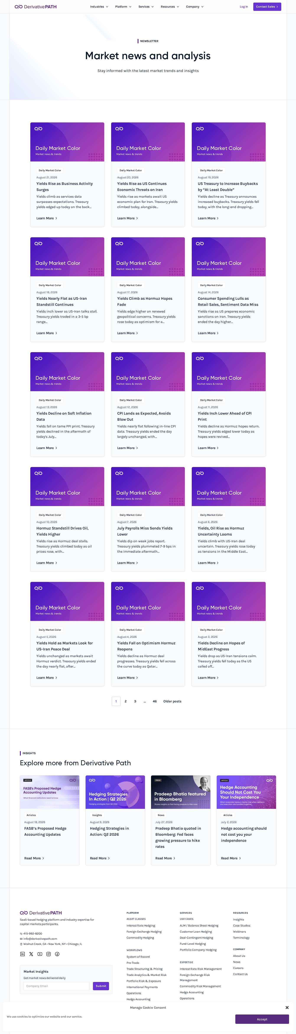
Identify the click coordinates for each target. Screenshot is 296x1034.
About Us (239, 956)
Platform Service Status (186, 1026)
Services (144, 6)
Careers (238, 968)
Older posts (172, 701)
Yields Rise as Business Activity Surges (64, 186)
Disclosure (109, 1026)
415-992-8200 (32, 933)
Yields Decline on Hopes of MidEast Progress (221, 646)
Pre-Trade (133, 963)
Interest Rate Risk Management (201, 969)
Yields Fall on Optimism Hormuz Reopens (146, 646)
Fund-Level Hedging (193, 944)
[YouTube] (39, 954)
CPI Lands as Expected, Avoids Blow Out (144, 416)
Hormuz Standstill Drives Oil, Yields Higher (62, 531)
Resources (168, 6)
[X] (31, 954)
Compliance (135, 1005)
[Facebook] (57, 954)
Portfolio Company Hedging (198, 950)
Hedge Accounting (139, 999)
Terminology (241, 938)
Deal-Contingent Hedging (196, 938)
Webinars (239, 931)
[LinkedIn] (22, 954)
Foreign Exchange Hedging (144, 931)
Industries (97, 6)
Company (239, 949)
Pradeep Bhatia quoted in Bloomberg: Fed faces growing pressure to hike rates (178, 837)
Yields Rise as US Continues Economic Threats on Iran (142, 186)
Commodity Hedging (140, 938)
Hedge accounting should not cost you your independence (244, 834)
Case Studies (241, 925)
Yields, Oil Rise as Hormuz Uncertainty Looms (221, 531)
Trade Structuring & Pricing (145, 969)
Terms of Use (68, 1026)
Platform (121, 6)
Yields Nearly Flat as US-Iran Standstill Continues (61, 301)
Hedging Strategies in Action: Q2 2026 (109, 831)
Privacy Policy (89, 1026)
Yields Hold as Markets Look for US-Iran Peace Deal (64, 646)
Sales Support (189, 1004)
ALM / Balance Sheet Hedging (199, 925)
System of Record (138, 957)
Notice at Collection (154, 1026)
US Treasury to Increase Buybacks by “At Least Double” (228, 186)
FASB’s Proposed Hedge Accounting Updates (45, 831)
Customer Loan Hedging (196, 931)
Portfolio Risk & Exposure (144, 981)
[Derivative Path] (35, 7)
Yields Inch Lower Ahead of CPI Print (225, 416)
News (236, 962)
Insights (238, 919)
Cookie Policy (128, 1026)
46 (155, 701)
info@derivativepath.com (40, 939)
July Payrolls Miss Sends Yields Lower (144, 531)
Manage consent (270, 1029)
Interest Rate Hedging (141, 925)
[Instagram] (48, 954)
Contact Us (240, 974)
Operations (134, 993)
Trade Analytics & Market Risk (147, 975)
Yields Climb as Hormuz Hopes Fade (144, 301)
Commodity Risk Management (200, 986)
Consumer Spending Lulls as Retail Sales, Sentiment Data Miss (228, 301)
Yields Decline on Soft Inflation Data (63, 416)
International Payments (142, 987)
